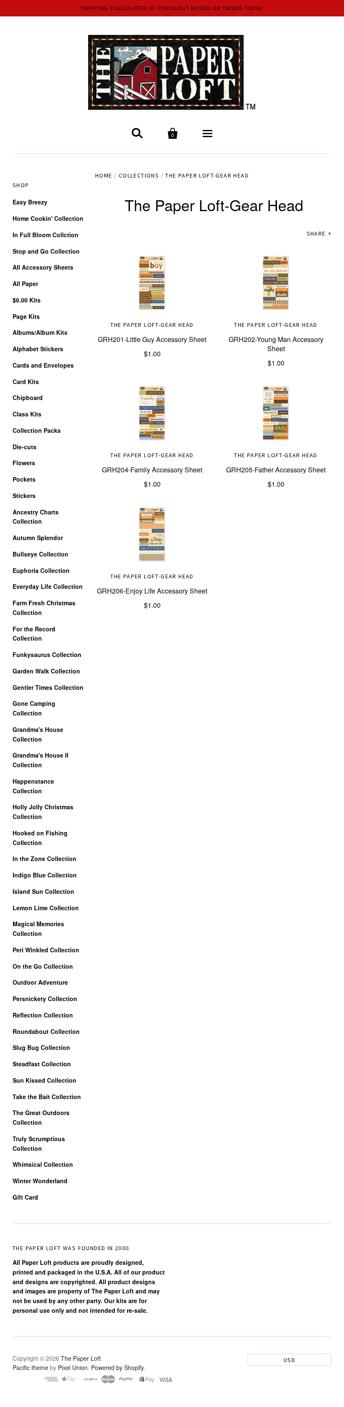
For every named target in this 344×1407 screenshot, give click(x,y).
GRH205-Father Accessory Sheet (276, 469)
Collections (139, 175)
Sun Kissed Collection (44, 1080)
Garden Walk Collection (46, 671)
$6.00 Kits (27, 300)
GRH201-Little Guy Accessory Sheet (152, 339)
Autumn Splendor (38, 537)
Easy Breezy (30, 202)
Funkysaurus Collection (47, 654)
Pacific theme (30, 1367)
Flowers (24, 462)
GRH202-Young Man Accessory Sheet (276, 343)
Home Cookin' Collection (48, 218)
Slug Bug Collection (41, 1047)
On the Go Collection (43, 966)
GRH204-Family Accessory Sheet (152, 469)
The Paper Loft (81, 1358)
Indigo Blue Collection (45, 875)
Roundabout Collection (46, 1031)
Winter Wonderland (40, 1180)
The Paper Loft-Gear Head (152, 325)
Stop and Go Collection (46, 251)
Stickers (24, 495)
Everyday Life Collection (48, 586)
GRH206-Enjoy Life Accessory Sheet (152, 591)
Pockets (24, 479)
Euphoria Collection (41, 570)
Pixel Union (73, 1367)
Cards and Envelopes (43, 365)
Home (103, 175)
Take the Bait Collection (47, 1096)
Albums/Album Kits (40, 332)
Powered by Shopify (117, 1367)
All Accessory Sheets (43, 267)
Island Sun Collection (43, 891)
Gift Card (25, 1197)
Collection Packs (37, 430)
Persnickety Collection (45, 998)
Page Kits (26, 316)
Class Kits (27, 414)
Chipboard (28, 397)
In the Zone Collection (44, 858)
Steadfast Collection (42, 1064)
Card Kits (26, 381)
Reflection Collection (43, 1015)
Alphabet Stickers (38, 348)
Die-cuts (24, 447)
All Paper (25, 283)
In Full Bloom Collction (45, 235)
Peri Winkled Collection (46, 950)
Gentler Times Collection (48, 687)
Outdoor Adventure (40, 982)
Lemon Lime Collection (46, 908)
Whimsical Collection (43, 1164)
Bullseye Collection (40, 554)
